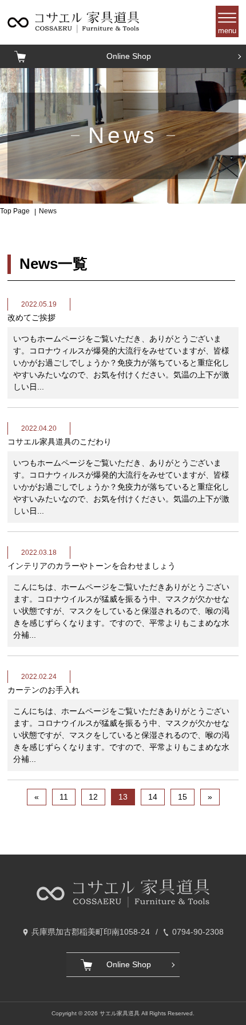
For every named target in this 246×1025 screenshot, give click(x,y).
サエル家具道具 (120, 1013)
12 (93, 796)
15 (182, 796)
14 (152, 796)
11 (63, 796)
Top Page (15, 211)
